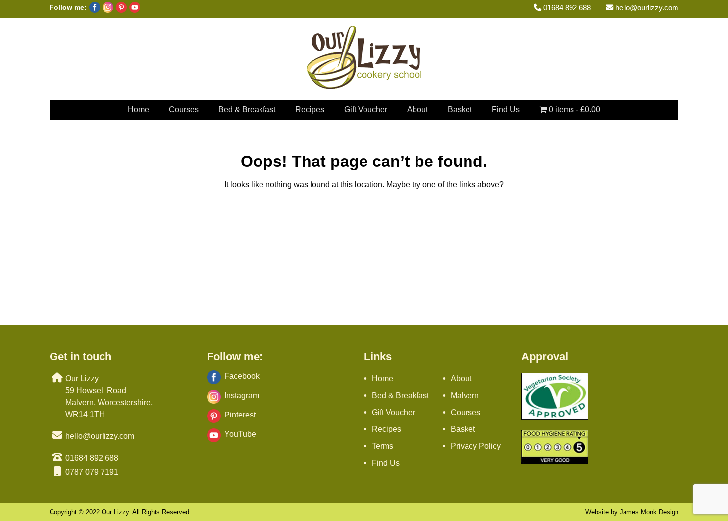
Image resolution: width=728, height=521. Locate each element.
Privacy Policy (476, 446)
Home (138, 109)
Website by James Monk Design (631, 512)
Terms (382, 446)
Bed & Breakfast (246, 109)
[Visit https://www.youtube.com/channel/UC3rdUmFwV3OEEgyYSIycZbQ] (133, 10)
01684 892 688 (566, 7)
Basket (460, 109)
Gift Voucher (365, 109)
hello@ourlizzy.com (645, 7)
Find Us (506, 109)
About (417, 109)
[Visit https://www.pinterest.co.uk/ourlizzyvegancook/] (120, 10)
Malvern (465, 395)
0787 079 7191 (91, 472)
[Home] (364, 86)
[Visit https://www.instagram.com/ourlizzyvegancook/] (106, 10)
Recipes (309, 109)
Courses (184, 109)
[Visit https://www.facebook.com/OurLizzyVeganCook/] (93, 10)
